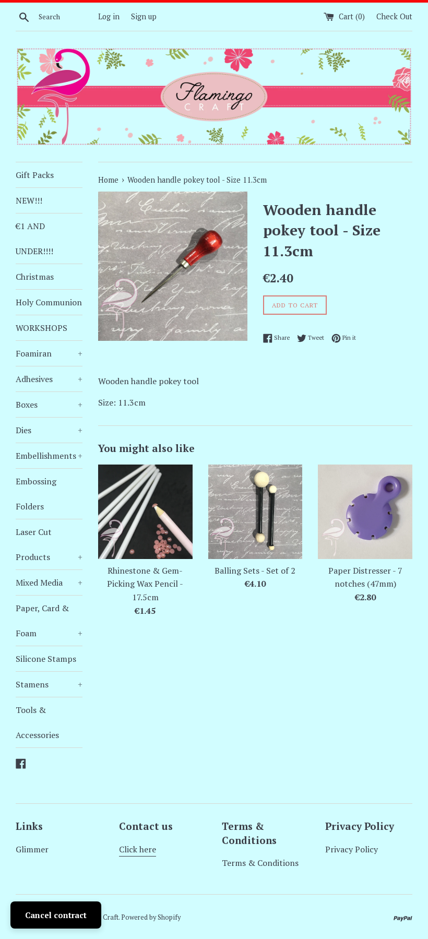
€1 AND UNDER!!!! (34, 238)
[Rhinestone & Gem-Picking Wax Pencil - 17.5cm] (145, 512)
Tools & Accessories (37, 722)
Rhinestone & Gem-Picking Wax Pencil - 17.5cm (145, 584)
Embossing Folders (36, 494)
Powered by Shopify (151, 917)
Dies (49, 430)
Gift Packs (35, 175)
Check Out (394, 16)
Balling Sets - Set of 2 (255, 570)
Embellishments (49, 455)
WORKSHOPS (41, 328)
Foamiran (49, 353)
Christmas (35, 276)
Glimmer (32, 849)
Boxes (49, 404)
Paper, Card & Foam (49, 620)
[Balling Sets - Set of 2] (255, 512)
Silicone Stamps (46, 658)
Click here (137, 849)
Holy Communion (49, 302)
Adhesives (49, 379)
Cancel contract (56, 915)
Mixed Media (49, 582)
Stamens (49, 684)
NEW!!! (29, 200)
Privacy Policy (351, 849)
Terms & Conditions (260, 863)
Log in (109, 16)
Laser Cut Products (49, 544)
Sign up (144, 16)
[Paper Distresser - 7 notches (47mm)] (365, 512)
